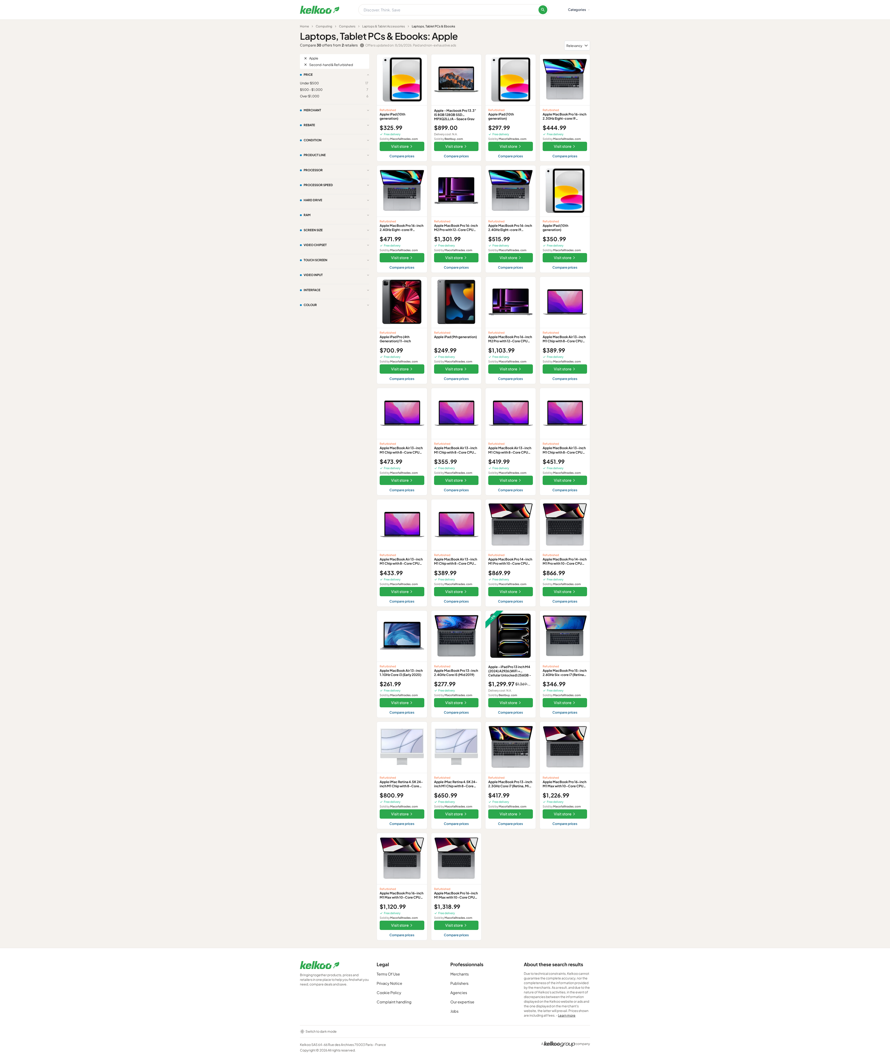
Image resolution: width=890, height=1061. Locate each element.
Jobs (454, 1011)
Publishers (459, 983)
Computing (324, 26)
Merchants (459, 974)
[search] (542, 9)
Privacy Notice (389, 983)
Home (304, 26)
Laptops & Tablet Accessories (383, 26)
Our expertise (462, 1001)
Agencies (458, 992)
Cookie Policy (389, 992)
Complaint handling (394, 1001)
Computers (347, 26)
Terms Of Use (388, 974)
